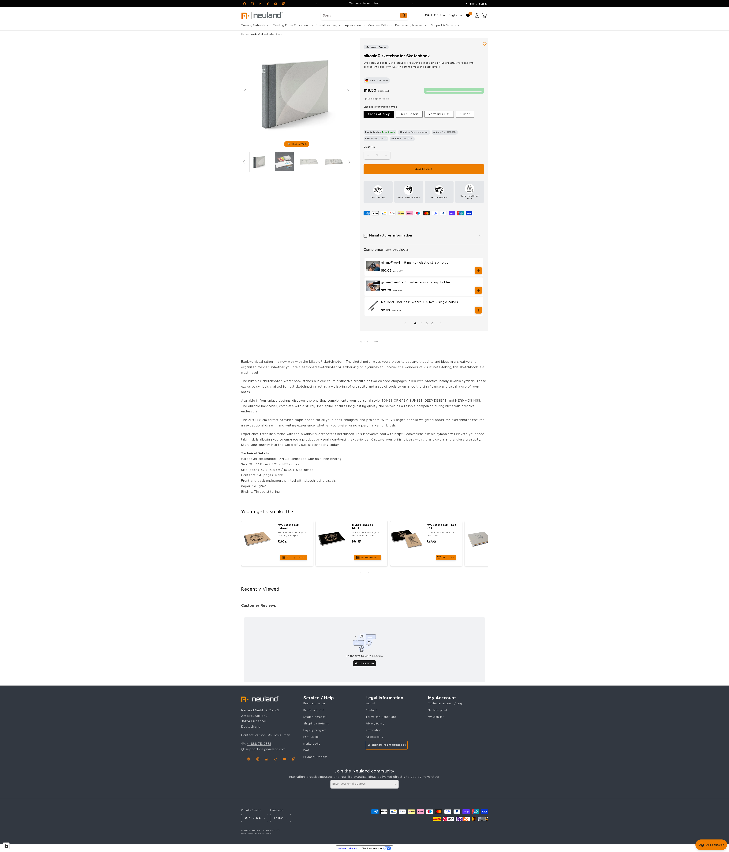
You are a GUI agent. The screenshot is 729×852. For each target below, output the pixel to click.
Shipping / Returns (316, 723)
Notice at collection (348, 848)
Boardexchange (314, 703)
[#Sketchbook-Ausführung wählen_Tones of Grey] (259, 162)
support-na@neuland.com (266, 749)
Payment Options (315, 757)
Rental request (313, 710)
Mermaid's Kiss (439, 114)
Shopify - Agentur (247, 833)
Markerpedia (311, 743)
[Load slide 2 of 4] (421, 323)
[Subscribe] (394, 784)
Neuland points (438, 710)
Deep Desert (409, 114)
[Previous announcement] (316, 3)
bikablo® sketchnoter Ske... (266, 34)
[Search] (403, 15)
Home (244, 34)
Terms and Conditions (381, 717)
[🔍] (296, 93)
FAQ (306, 750)
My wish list (436, 717)
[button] (255, 25)
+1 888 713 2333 (477, 3)
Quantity (369, 147)
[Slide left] (406, 323)
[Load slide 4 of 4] (432, 323)
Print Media (311, 737)
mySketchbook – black (364, 527)
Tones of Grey (379, 114)
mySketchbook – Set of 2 (441, 527)
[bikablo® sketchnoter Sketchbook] (284, 162)
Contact (371, 710)
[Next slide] (348, 91)
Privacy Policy (375, 723)
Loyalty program (314, 730)
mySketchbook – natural (289, 527)
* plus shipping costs (376, 99)
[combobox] (364, 15)
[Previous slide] (245, 91)
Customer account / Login (446, 703)
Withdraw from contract (387, 744)
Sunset (465, 114)
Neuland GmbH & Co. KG (266, 830)
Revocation (373, 730)
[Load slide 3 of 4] (427, 323)
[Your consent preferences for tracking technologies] (6, 846)
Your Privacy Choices (372, 848)
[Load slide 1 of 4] (415, 323)
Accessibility (374, 737)
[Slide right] (442, 323)
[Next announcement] (412, 3)
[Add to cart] (478, 270)
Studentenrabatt (315, 717)
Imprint (370, 703)
